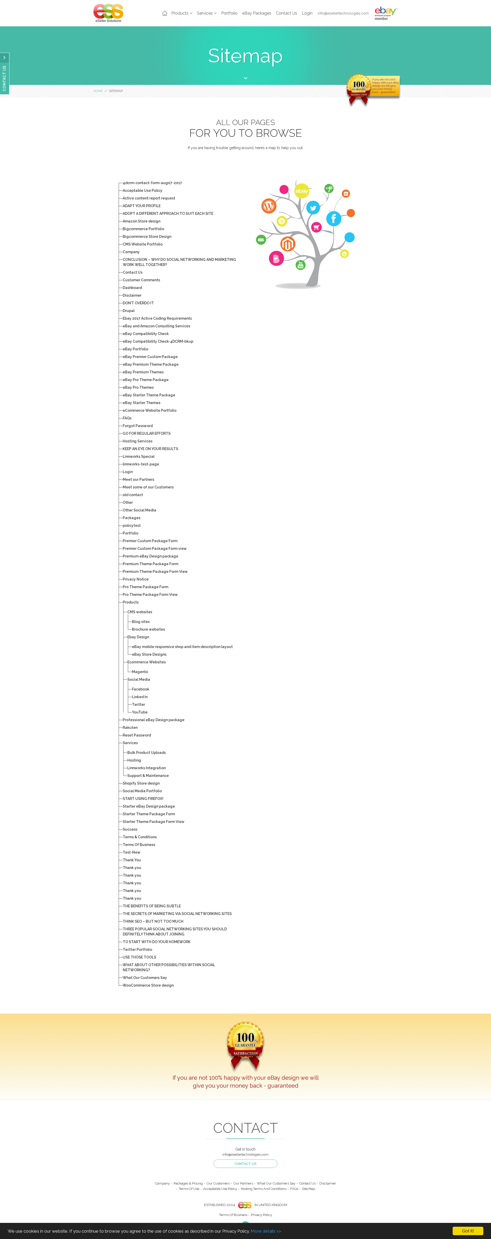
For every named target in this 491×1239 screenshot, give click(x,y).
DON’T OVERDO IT (138, 303)
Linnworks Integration (146, 768)
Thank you (132, 868)
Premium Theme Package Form (150, 564)
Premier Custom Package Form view (155, 548)
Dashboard (132, 288)
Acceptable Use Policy (142, 190)
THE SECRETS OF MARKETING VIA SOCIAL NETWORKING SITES (177, 914)
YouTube (140, 712)
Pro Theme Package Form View (150, 595)
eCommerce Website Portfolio (149, 410)
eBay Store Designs (149, 654)
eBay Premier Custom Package (150, 357)
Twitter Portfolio (137, 949)
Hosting (134, 760)
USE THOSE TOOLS (139, 957)
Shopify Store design (141, 783)
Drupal (129, 311)
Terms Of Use (189, 1189)
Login (307, 13)
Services (130, 743)
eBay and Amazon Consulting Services (156, 326)
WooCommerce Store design (148, 985)
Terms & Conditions (140, 837)
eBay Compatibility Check (146, 334)
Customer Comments (141, 280)
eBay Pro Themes (138, 387)
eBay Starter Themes (141, 403)
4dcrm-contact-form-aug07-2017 (152, 183)
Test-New (131, 852)
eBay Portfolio (135, 349)
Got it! (468, 1230)
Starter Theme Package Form (149, 814)
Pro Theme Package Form (145, 587)
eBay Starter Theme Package (149, 395)
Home (165, 13)
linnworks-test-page (141, 464)
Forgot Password (138, 426)
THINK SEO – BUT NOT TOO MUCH (153, 921)
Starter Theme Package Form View (153, 822)
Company (131, 252)
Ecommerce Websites (146, 662)
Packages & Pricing (188, 1183)
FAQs (127, 418)
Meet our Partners (138, 479)
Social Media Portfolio (142, 791)
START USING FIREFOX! (143, 799)
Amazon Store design (141, 221)
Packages (131, 518)
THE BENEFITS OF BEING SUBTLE (152, 906)
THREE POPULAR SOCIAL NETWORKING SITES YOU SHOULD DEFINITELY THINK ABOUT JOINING (175, 931)
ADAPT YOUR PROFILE (142, 206)
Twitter (138, 704)
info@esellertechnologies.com (343, 13)
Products (131, 602)
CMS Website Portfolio (143, 244)
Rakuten (130, 727)
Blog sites (141, 622)
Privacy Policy (261, 1215)
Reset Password (137, 735)
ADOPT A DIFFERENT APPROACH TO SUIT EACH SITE (168, 213)
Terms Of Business (139, 845)
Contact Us (286, 13)
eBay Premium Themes (143, 372)
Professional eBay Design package (153, 720)
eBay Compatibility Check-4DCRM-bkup (158, 341)
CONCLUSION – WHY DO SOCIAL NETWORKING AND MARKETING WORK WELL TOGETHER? (179, 262)
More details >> (266, 1231)
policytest (132, 525)
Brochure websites (148, 629)
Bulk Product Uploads (146, 753)
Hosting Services (137, 441)
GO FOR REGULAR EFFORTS (147, 433)
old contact (133, 495)
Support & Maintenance (148, 776)
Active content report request (149, 198)
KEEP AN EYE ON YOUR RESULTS (150, 449)
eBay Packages (256, 13)
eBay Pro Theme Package (146, 380)
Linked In (140, 697)
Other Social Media (139, 510)
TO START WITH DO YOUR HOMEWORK (157, 942)
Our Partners (243, 1183)
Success (130, 829)
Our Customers (218, 1183)
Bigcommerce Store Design (147, 237)
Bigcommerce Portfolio (143, 229)
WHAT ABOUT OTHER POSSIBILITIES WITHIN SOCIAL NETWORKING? (169, 967)
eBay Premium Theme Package (150, 364)
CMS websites (139, 612)
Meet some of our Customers (148, 487)
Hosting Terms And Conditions (263, 1189)
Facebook (140, 689)
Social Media (138, 679)
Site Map (308, 1189)
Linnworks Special (138, 456)
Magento (140, 672)
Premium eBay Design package (150, 556)
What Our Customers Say (145, 978)
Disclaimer (132, 295)
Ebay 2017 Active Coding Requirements (157, 318)
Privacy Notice (136, 579)
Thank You (132, 860)
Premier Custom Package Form (150, 541)
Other (128, 502)
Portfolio (229, 13)
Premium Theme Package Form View (155, 572)
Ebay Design (138, 637)
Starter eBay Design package (149, 806)
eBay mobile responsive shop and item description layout (182, 647)
